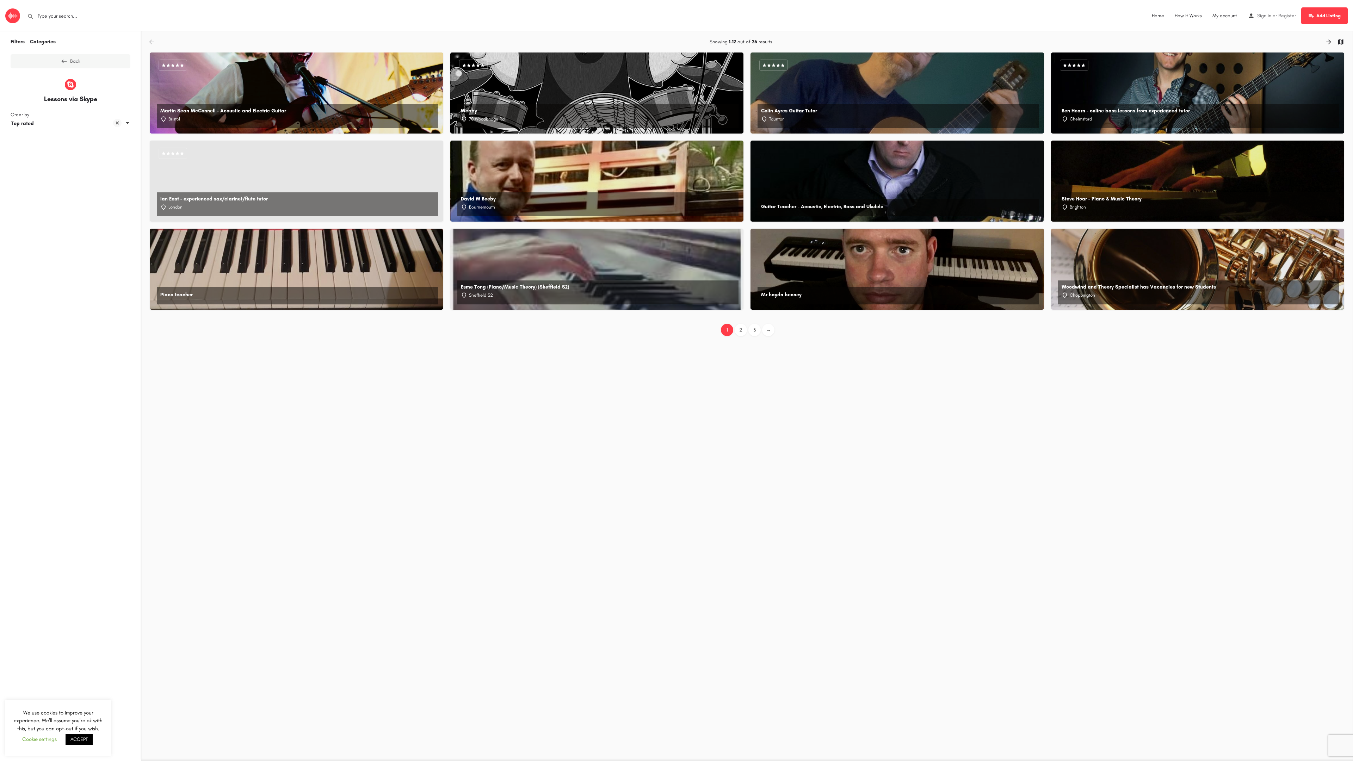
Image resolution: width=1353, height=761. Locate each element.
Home (1158, 16)
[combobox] (70, 123)
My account (1224, 16)
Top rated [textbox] (22, 123)
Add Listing (1328, 15)
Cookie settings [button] (39, 739)
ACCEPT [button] (79, 739)
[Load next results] (1329, 41)
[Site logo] (13, 15)
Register (1287, 16)
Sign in (1264, 16)
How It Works (1188, 16)
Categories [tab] (43, 42)
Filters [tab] (18, 42)
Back (75, 61)
